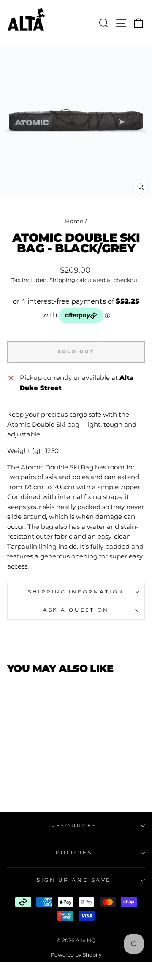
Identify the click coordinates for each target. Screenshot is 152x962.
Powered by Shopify (76, 954)
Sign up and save (74, 880)
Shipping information (76, 592)
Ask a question (76, 610)
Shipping (62, 280)
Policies (74, 853)
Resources (74, 826)
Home (74, 221)
